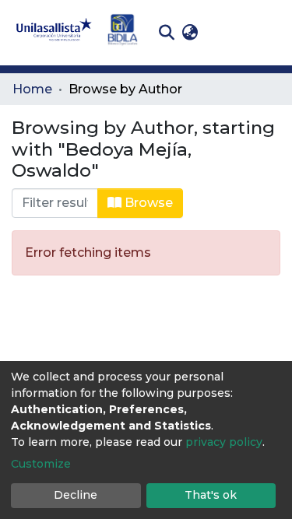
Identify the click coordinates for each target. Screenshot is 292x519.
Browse (147, 202)
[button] (189, 32)
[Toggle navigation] (268, 32)
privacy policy (223, 442)
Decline (75, 495)
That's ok (211, 495)
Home (32, 89)
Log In (226, 32)
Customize (41, 464)
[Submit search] (166, 32)
